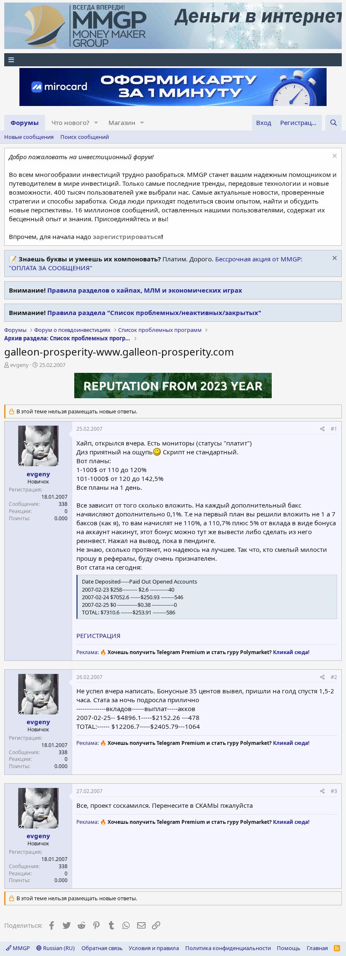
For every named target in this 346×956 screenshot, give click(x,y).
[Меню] (173, 59)
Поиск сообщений (84, 137)
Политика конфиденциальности (228, 948)
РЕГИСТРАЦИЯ (98, 635)
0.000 (61, 518)
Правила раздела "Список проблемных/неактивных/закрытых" (154, 312)
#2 (334, 677)
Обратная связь (102, 948)
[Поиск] (333, 122)
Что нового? (70, 122)
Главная (317, 948)
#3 (334, 791)
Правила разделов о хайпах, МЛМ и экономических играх (144, 290)
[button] (96, 122)
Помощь (288, 948)
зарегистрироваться (127, 236)
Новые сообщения (29, 137)
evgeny (19, 365)
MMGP (20, 948)
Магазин (121, 122)
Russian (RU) (58, 948)
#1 (334, 428)
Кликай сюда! (291, 652)
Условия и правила (154, 948)
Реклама (86, 652)
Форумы (25, 122)
